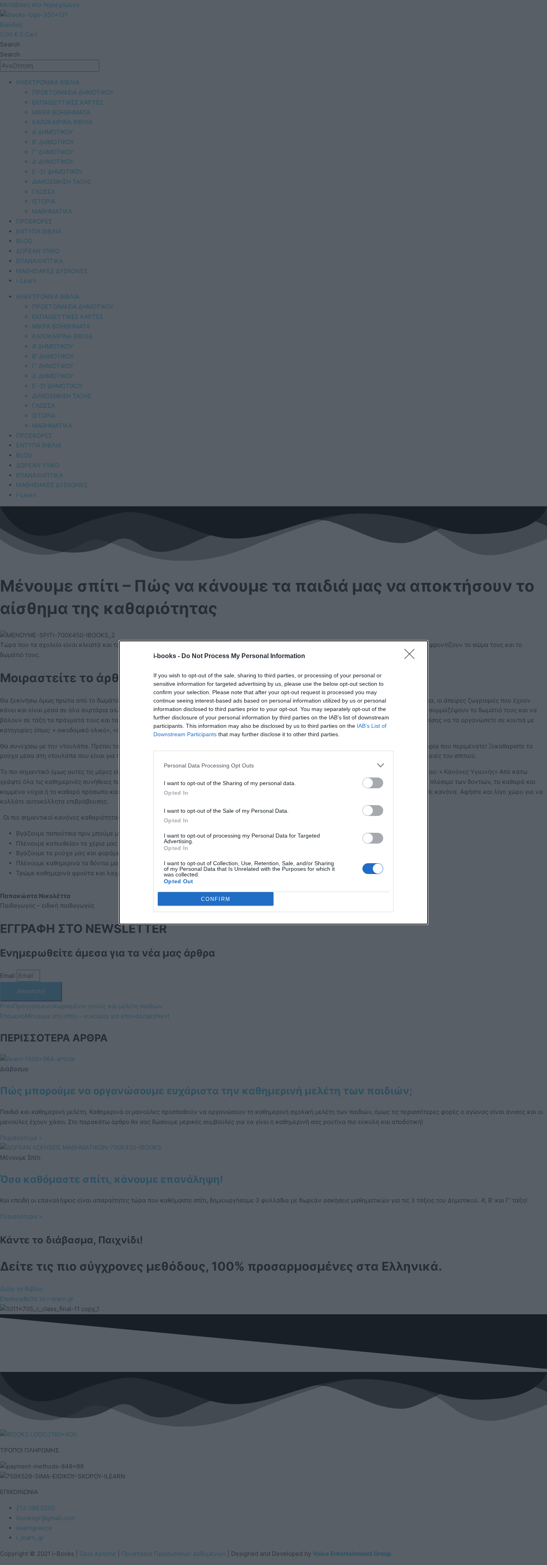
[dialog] (273, 782)
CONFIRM (216, 899)
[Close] (412, 656)
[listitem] (273, 765)
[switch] (372, 782)
